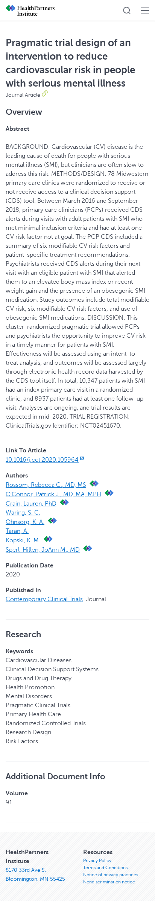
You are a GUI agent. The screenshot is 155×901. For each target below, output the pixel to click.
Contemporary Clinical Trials (44, 599)
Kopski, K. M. (23, 540)
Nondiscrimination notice (109, 882)
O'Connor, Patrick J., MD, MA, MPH (53, 494)
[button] (126, 10)
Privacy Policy (97, 860)
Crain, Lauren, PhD (31, 503)
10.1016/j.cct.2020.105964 (42, 459)
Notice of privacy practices (110, 874)
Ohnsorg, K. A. (25, 522)
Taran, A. (17, 531)
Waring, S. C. (23, 512)
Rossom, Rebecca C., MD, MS (46, 485)
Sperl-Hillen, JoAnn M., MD (43, 549)
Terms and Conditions (105, 867)
